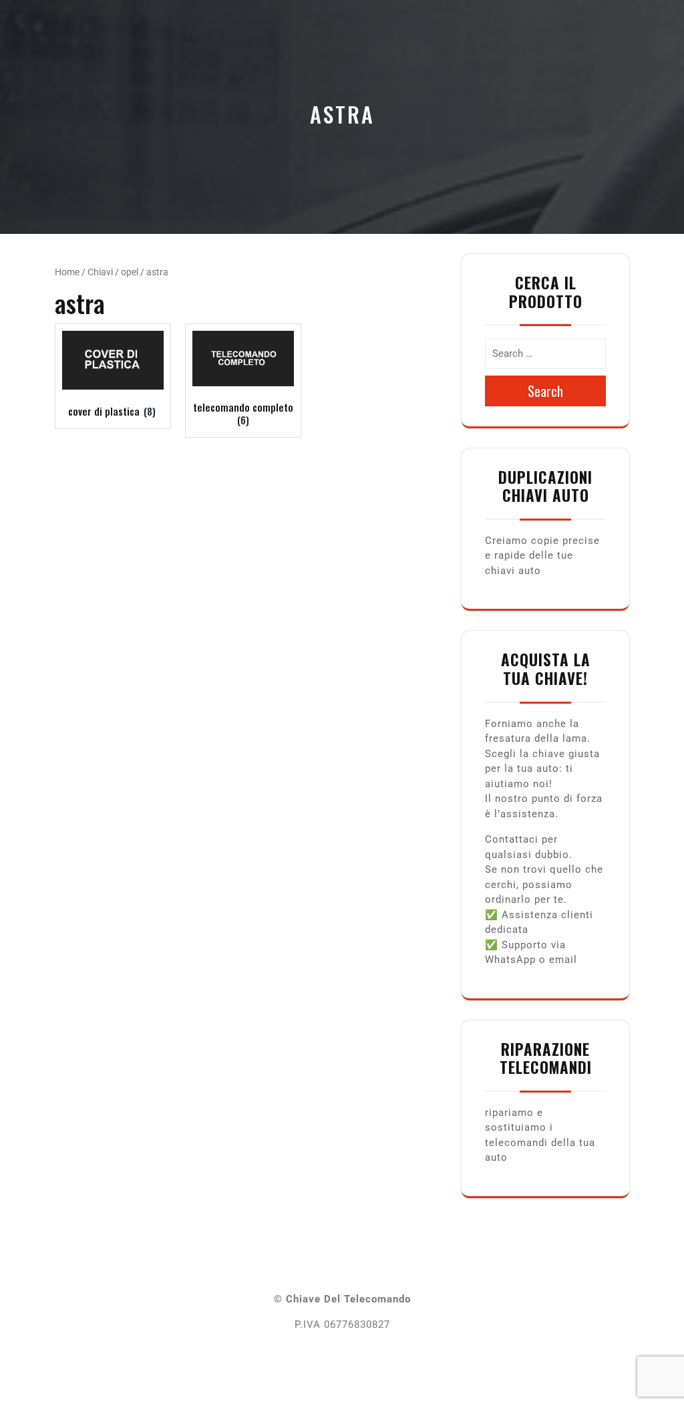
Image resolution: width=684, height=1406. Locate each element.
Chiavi (100, 272)
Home (67, 272)
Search (545, 391)
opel (129, 272)
